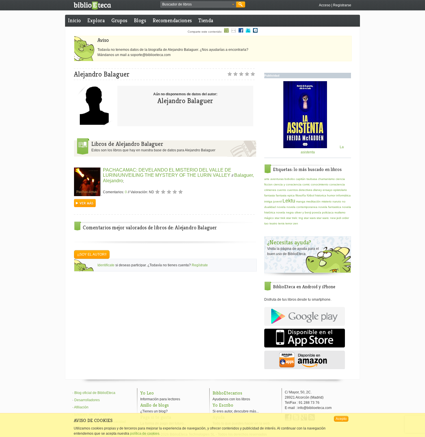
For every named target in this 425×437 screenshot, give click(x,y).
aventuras (277, 179)
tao (266, 223)
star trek (280, 218)
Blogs (140, 20)
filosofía (300, 195)
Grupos (119, 20)
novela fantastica (329, 207)
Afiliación (81, 407)
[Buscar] (240, 4)
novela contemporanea (302, 207)
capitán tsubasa (306, 179)
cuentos (292, 189)
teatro (273, 223)
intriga (268, 201)
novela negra (285, 212)
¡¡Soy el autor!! (91, 254)
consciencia (337, 184)
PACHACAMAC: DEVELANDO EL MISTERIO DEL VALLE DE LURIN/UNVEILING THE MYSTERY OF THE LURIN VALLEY (167, 173)
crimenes (270, 189)
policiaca (328, 212)
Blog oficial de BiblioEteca (94, 393)
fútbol (310, 195)
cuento (281, 189)
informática (343, 195)
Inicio (74, 20)
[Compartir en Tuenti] (255, 31)
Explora (96, 20)
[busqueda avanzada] (233, 5)
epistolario (340, 189)
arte (266, 179)
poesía (316, 212)
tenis (281, 223)
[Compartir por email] (233, 31)
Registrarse (342, 5)
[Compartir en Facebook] (241, 31)
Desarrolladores (87, 400)
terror (288, 223)
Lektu (288, 201)
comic (306, 184)
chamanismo (326, 179)
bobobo (289, 179)
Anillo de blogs (154, 405)
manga (300, 201)
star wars (310, 218)
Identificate (105, 265)
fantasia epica (285, 195)
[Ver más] (85, 206)
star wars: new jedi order (333, 218)
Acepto (341, 419)
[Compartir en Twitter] (248, 31)
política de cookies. (145, 434)
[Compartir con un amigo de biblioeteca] (226, 31)
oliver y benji (303, 212)
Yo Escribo (222, 405)
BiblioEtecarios (227, 393)
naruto (336, 201)
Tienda (205, 20)
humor (331, 195)
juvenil (277, 201)
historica (320, 195)
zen (295, 223)
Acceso (324, 5)
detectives (305, 189)
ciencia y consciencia (288, 184)
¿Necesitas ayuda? (289, 242)
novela (281, 207)
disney (317, 189)
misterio (326, 201)
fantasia (269, 195)
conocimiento (319, 184)
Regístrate (200, 265)
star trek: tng (294, 218)
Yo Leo (147, 393)
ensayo (327, 189)
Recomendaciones (172, 20)
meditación (313, 201)
